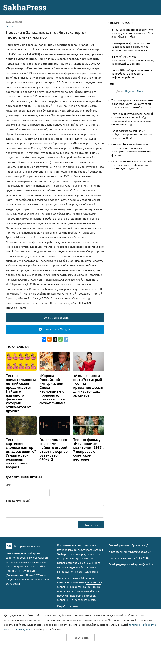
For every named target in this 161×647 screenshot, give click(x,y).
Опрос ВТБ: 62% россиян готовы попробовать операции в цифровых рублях (131, 73)
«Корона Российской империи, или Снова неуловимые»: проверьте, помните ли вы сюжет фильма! (53, 389)
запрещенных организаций (74, 587)
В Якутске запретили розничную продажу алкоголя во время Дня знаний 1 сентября (132, 33)
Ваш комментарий (18, 500)
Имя (8, 484)
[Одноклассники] (49, 339)
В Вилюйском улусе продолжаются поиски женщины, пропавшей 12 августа (132, 60)
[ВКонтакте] (44, 339)
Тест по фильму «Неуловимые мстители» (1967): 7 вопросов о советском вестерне (88, 449)
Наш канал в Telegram (57, 329)
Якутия (9, 25)
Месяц (141, 91)
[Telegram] (66, 339)
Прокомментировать (55, 317)
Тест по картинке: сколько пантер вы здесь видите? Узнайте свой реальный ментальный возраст (21, 453)
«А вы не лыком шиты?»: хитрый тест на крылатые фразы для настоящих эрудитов (88, 385)
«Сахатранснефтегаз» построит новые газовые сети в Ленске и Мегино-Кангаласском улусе (131, 46)
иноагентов (93, 582)
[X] (55, 339)
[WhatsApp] (60, 339)
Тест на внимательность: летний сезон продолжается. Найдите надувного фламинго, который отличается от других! (21, 393)
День (119, 91)
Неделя (129, 91)
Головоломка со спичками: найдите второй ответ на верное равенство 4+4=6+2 (53, 449)
